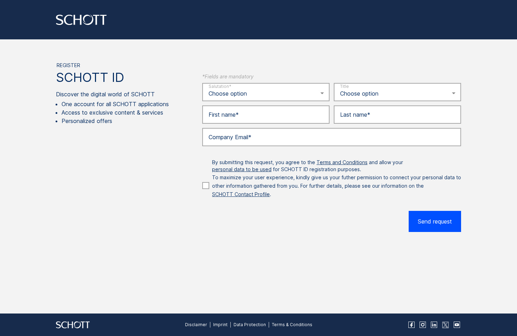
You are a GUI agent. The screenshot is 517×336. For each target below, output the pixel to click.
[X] (445, 325)
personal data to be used (242, 169)
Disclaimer (196, 324)
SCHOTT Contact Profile (241, 194)
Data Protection (250, 324)
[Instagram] (423, 325)
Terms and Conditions (342, 162)
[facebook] (411, 325)
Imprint (220, 324)
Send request (435, 221)
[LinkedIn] (434, 325)
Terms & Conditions (292, 324)
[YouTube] (457, 325)
